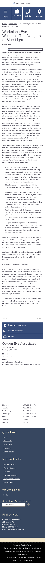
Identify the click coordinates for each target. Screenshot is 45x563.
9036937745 (7, 356)
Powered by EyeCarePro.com (22, 545)
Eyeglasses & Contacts (11, 479)
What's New (13, 24)
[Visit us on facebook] (3, 495)
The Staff (6, 471)
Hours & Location (9, 464)
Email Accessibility (11, 557)
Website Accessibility (26, 557)
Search (39, 318)
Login (30, 560)
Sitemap (37, 557)
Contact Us (7, 441)
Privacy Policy (8, 452)
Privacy (15, 560)
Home (4, 24)
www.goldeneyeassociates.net (13, 529)
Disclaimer (7, 448)
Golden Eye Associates (19, 343)
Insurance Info (8, 482)
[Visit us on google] (7, 495)
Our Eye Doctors (9, 468)
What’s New (7, 444)
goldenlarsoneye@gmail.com (13, 362)
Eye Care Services (10, 475)
